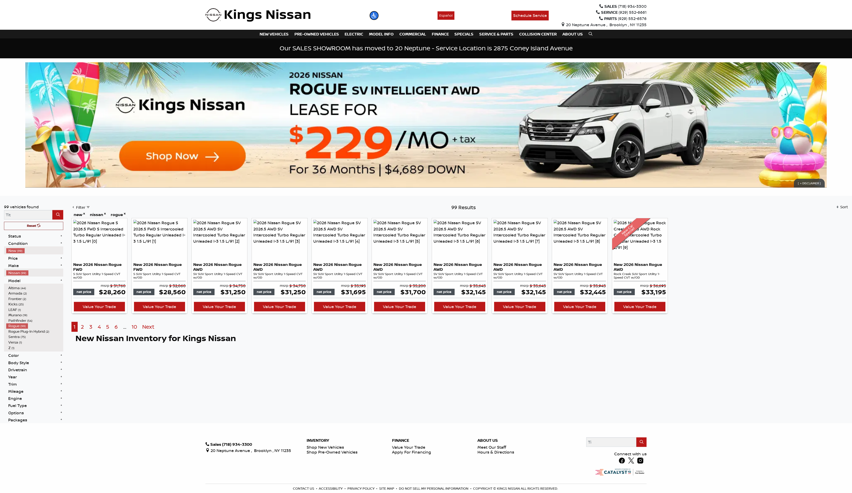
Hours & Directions (495, 452)
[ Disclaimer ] (809, 183)
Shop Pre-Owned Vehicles (332, 452)
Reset (32, 225)
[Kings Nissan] (257, 15)
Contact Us (304, 488)
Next (148, 326)
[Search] (57, 215)
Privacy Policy (361, 488)
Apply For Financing (411, 452)
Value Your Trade (99, 306)
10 (134, 326)
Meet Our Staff (491, 447)
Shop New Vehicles (325, 447)
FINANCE (400, 440)
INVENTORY (318, 440)
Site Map (387, 488)
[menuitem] (34, 250)
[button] (374, 15)
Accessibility (331, 488)
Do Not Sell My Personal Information (434, 488)
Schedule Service (530, 15)
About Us (487, 440)
